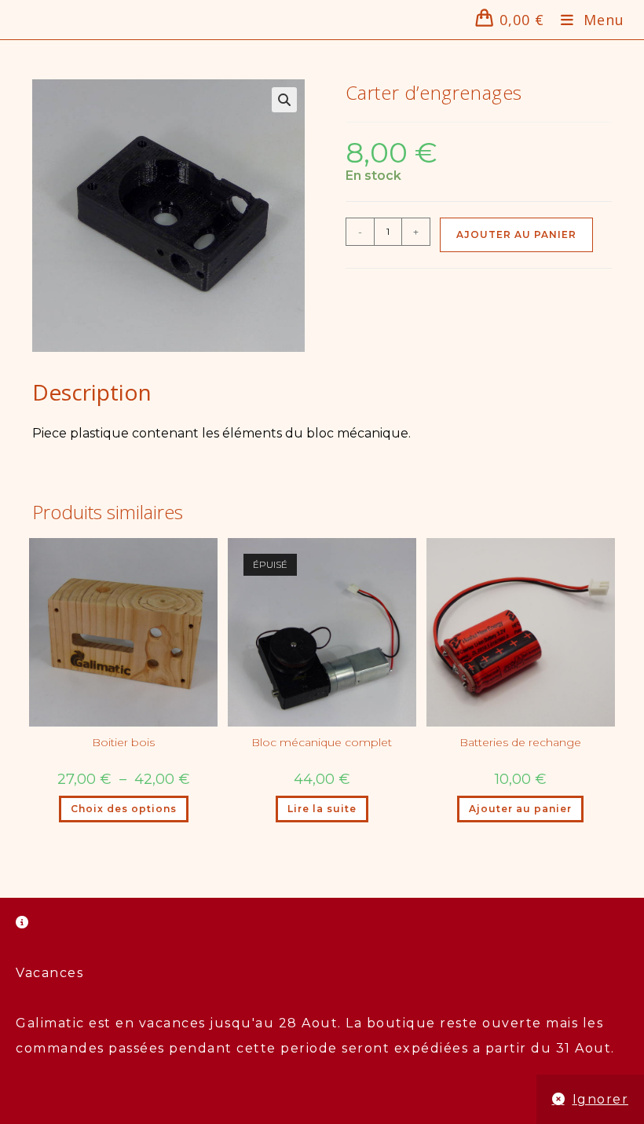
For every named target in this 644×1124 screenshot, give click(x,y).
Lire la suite (322, 809)
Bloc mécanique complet (321, 742)
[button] (284, 99)
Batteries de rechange (520, 742)
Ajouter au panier (516, 234)
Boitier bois (123, 742)
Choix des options (124, 809)
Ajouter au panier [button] (520, 809)
